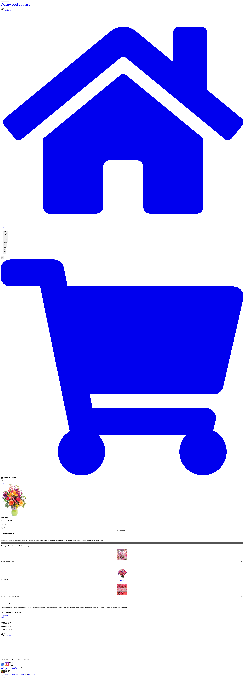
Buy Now (122, 562)
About (5, 247)
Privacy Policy (24, 674)
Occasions (6, 236)
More (5, 251)
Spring (4, 227)
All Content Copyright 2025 (6, 674)
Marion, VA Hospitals (16, 667)
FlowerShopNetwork (16, 674)
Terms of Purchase (31, 674)
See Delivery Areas (4, 615)
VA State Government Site (15, 668)
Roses (4, 229)
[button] (2, 7)
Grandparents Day (9, 483)
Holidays (5, 242)
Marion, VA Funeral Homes (6, 667)
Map (3, 677)
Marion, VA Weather (5, 668)
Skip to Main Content (5, 1)
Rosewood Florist (15, 4)
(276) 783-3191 (8, 10)
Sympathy (5, 231)
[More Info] (122, 564)
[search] (242, 480)
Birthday (5, 230)
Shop (2, 258)
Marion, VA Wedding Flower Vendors (29, 667)
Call (3, 676)
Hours (3, 678)
